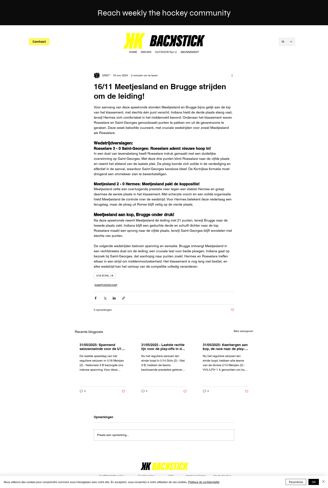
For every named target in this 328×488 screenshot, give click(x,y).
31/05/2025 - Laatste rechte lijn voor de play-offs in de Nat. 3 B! (162, 347)
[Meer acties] (232, 75)
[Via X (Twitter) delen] (105, 298)
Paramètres (296, 482)
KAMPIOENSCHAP (106, 285)
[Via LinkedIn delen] (114, 298)
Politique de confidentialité (203, 482)
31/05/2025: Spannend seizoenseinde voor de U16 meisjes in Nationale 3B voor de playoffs (101, 347)
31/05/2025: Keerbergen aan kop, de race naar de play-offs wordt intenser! (225, 347)
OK (314, 482)
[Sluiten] (323, 482)
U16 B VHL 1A (104, 275)
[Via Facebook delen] (95, 298)
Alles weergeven (243, 331)
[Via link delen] (123, 298)
